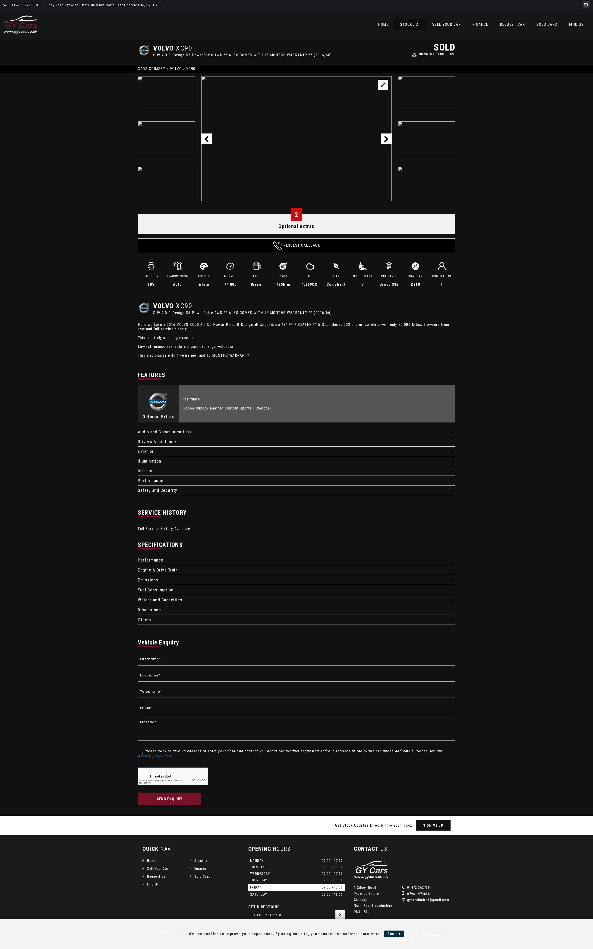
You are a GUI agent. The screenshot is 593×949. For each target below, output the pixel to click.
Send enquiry (169, 799)
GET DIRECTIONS (264, 907)
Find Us (576, 24)
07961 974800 (418, 894)
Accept (394, 934)
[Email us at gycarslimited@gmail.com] (586, 4)
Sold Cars (546, 24)
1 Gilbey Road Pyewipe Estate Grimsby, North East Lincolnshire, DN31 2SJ (101, 5)
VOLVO (176, 69)
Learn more (369, 934)
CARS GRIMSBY (151, 69)
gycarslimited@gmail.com (427, 900)
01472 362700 (20, 5)
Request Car (512, 24)
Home (383, 24)
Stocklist (410, 24)
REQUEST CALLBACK (301, 245)
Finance (480, 24)
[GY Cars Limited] (20, 24)
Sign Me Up (433, 825)
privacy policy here (155, 756)
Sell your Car (446, 24)
